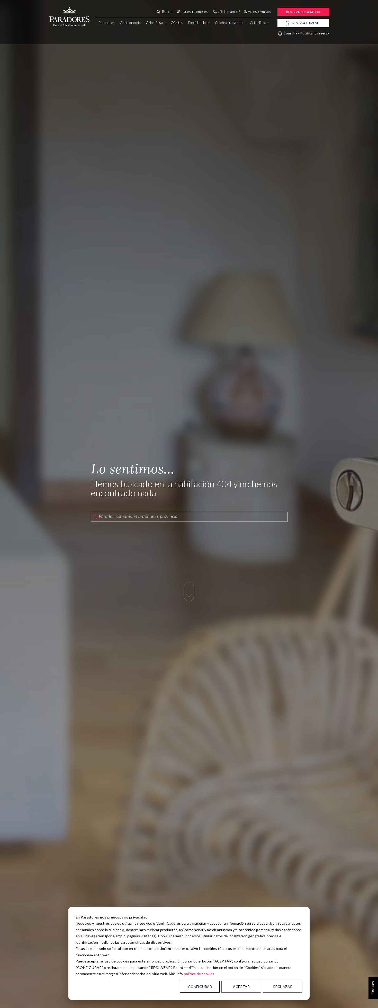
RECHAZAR (282, 986)
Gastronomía (130, 22)
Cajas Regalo (156, 22)
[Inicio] (69, 11)
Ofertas (177, 22)
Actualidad (258, 22)
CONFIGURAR (200, 986)
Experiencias (198, 22)
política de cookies (199, 973)
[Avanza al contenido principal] (189, 594)
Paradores (106, 22)
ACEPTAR (241, 986)
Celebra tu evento (229, 22)
